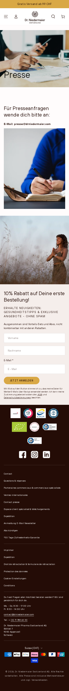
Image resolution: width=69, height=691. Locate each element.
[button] (53, 16)
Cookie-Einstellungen (15, 578)
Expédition (9, 516)
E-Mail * (8, 360)
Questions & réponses (15, 480)
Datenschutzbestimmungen (17, 397)
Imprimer (9, 550)
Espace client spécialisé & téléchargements (27, 509)
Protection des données (16, 571)
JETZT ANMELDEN (21, 380)
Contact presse (12, 502)
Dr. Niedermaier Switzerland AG (32, 671)
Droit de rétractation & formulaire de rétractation (29, 564)
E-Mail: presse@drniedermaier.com (27, 124)
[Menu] (6, 16)
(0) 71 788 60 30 (19, 619)
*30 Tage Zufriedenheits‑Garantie (22, 537)
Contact (8, 473)
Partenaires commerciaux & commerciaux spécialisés (32, 487)
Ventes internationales (16, 495)
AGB (39, 394)
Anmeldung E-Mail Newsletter (20, 523)
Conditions (9, 585)
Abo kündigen (11, 530)
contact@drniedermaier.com (19, 614)
